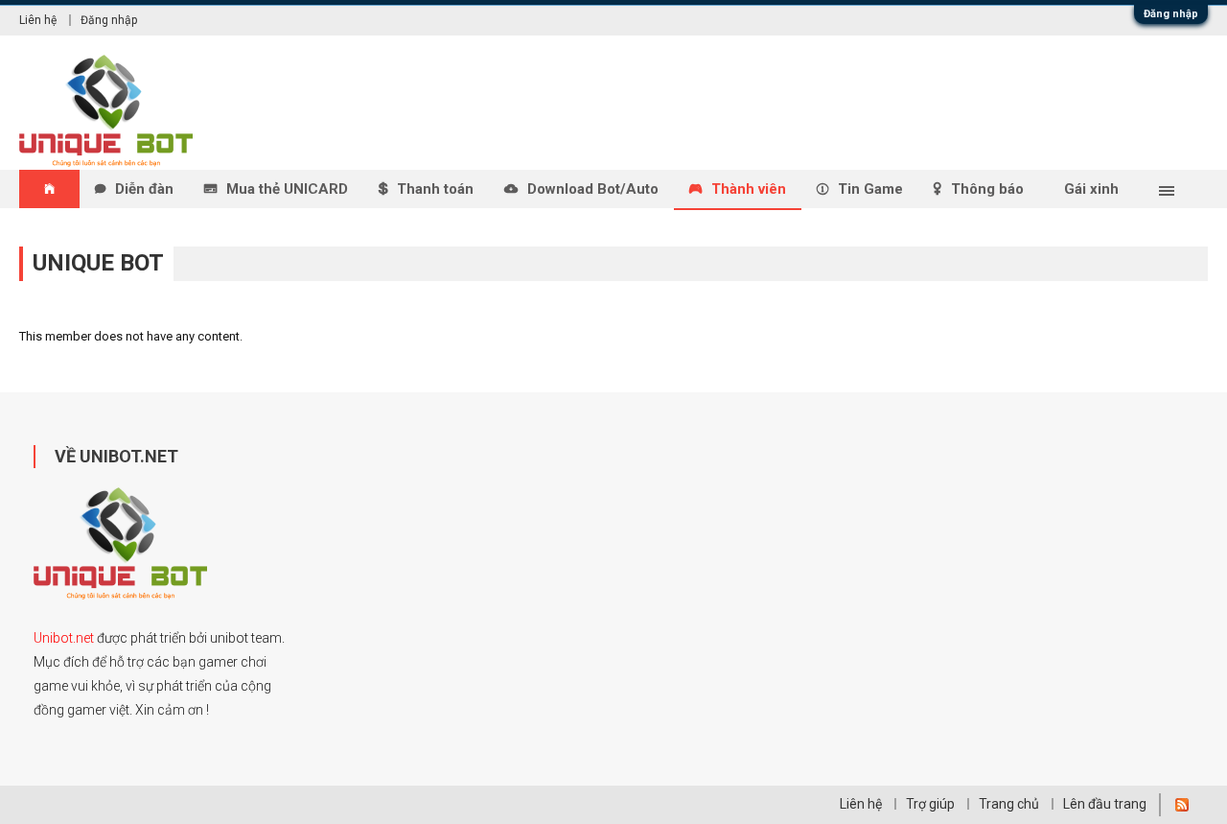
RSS (1182, 805)
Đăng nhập (1171, 14)
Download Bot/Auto (593, 189)
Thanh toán (435, 189)
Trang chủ (1009, 804)
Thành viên (748, 189)
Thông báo (987, 189)
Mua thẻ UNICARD (287, 189)
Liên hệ (38, 20)
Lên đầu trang (1104, 804)
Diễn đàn (144, 189)
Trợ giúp (930, 804)
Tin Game (870, 189)
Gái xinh (1091, 189)
